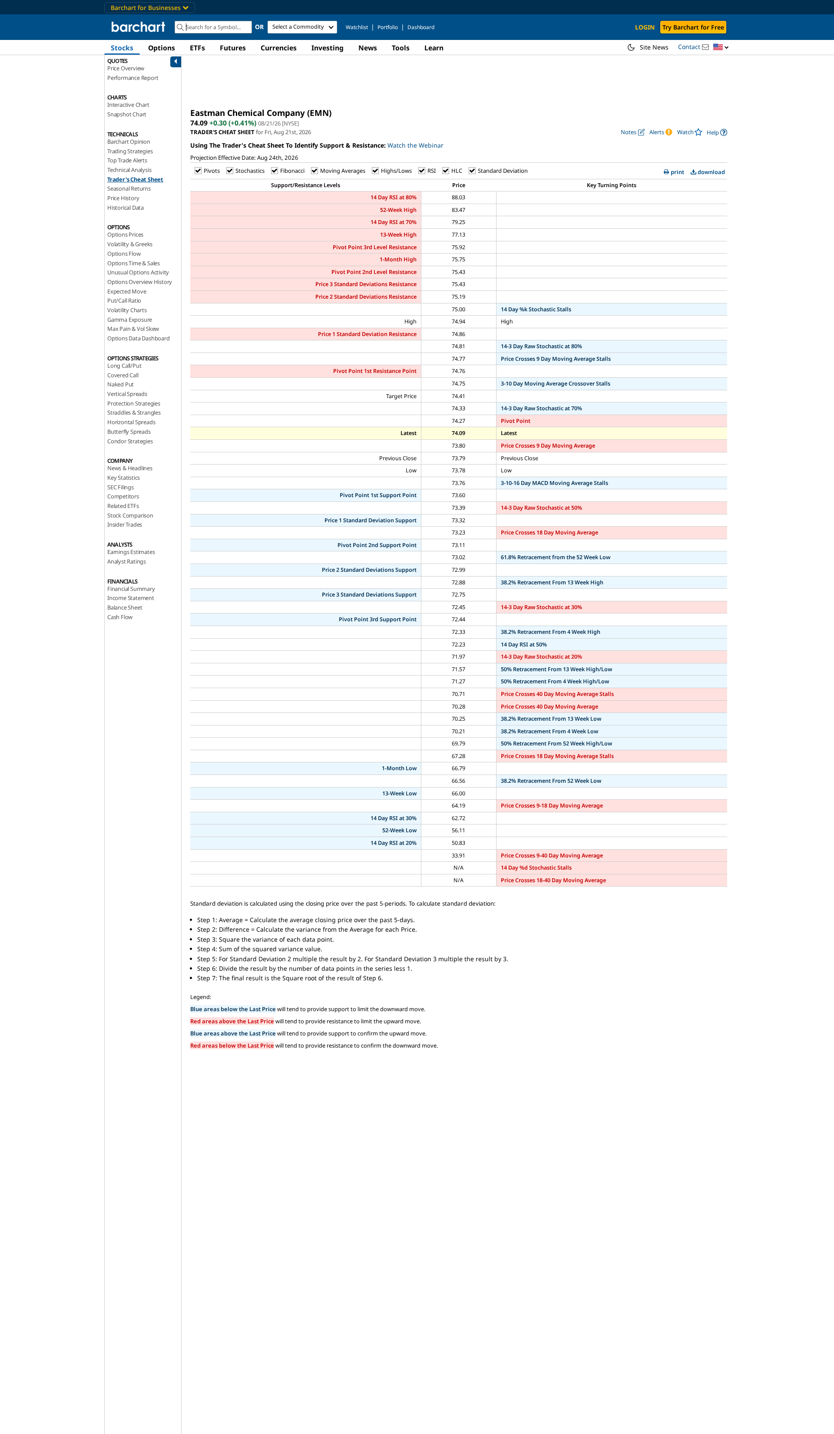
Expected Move (126, 291)
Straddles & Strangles (134, 412)
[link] (717, 132)
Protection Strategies (133, 403)
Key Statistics (123, 477)
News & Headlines (129, 468)
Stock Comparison (130, 515)
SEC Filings (120, 487)
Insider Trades (124, 524)
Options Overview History (139, 282)
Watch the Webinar (415, 145)
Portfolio (387, 27)
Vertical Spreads (127, 394)
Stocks (122, 48)
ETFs (197, 48)
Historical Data (125, 207)
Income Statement (130, 598)
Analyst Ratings (126, 561)
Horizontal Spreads (131, 422)
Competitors (123, 496)
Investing (327, 48)
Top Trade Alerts (127, 160)
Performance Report (132, 78)
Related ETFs (123, 506)
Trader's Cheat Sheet (135, 179)
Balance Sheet (124, 607)
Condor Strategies (130, 441)
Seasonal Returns (129, 188)
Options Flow (124, 253)
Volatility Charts (127, 310)
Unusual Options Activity (138, 272)
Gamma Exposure (129, 319)
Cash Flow (119, 617)
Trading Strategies (129, 151)
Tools (401, 48)
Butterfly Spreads (129, 431)
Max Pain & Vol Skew (133, 329)
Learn (433, 48)
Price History (123, 198)
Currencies (279, 48)
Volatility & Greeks (129, 244)
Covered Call (123, 375)
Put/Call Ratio (124, 300)
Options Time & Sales (133, 263)
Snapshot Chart (126, 114)
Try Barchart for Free (693, 27)
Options (161, 48)
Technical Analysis (129, 170)
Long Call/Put (124, 365)
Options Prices (125, 234)
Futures (233, 48)
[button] (721, 47)
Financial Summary (131, 589)
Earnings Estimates (131, 552)
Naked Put (120, 384)
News (367, 48)
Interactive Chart (128, 105)
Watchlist (357, 27)
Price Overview (125, 68)
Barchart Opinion (128, 141)
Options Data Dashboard (138, 338)
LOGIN (645, 27)
